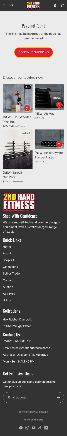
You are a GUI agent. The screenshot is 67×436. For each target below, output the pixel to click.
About (7, 253)
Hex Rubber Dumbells (17, 319)
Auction (8, 287)
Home (7, 246)
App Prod (9, 293)
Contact (8, 280)
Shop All (8, 260)
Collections (10, 267)
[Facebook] (21, 428)
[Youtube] (33, 428)
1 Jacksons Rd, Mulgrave (31, 354)
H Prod (7, 300)
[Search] (12, 5)
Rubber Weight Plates (17, 326)
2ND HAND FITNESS (37, 412)
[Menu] (4, 5)
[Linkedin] (46, 428)
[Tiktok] (40, 428)
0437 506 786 (22, 341)
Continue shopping (33, 52)
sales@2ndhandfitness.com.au (32, 348)
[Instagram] (27, 428)
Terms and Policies (33, 419)
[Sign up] (59, 397)
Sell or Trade (11, 273)
